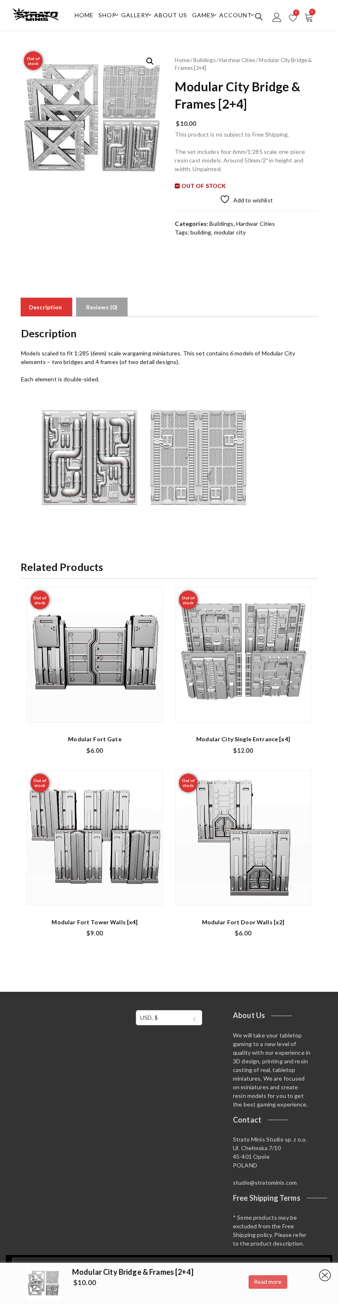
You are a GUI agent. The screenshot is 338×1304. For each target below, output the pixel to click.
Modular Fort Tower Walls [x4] (95, 922)
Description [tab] (45, 307)
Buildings (204, 60)
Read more (267, 1281)
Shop (107, 15)
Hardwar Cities (237, 60)
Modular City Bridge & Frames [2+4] (132, 1271)
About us (170, 15)
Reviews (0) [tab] (102, 307)
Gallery (135, 15)
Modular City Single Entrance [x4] (243, 739)
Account (235, 15)
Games (203, 15)
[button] (150, 61)
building (200, 232)
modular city (230, 232)
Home (84, 15)
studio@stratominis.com (265, 1182)
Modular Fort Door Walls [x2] (243, 922)
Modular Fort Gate (94, 739)
